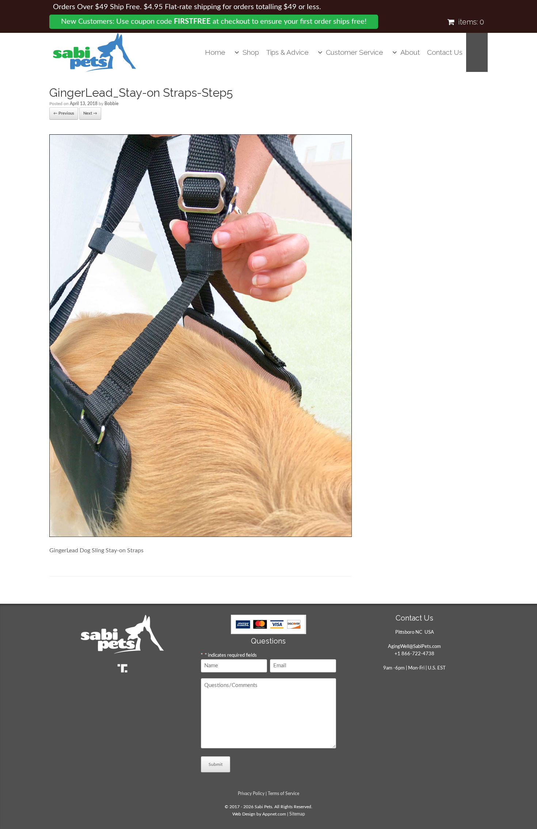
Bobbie (111, 103)
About (410, 52)
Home (215, 52)
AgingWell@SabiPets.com (414, 646)
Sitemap (297, 814)
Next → (90, 113)
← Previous (63, 113)
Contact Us (444, 52)
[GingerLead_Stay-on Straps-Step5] (200, 535)
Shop (251, 52)
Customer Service (354, 52)
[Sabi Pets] (94, 52)
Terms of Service (283, 794)
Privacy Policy (251, 794)
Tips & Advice (287, 52)
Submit (215, 764)
